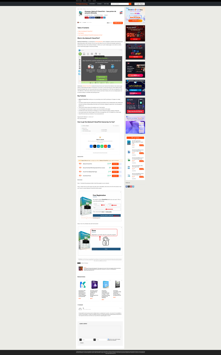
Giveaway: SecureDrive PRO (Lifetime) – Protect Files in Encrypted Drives (117, 293)
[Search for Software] (130, 4)
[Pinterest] (131, 186)
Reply (121, 308)
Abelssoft (106, 15)
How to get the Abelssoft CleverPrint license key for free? (90, 35)
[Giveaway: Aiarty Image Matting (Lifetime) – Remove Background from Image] (94, 284)
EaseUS (133, 147)
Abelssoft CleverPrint (87, 86)
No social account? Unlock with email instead (100, 152)
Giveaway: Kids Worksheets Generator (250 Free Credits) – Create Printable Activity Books (82, 293)
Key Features (81, 33)
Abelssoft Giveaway (84, 263)
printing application (99, 41)
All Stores (84, 0)
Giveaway (99, 3)
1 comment (84, 22)
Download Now (118, 22)
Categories (92, 3)
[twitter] (129, 186)
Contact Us (89, 0)
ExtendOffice (134, 170)
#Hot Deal (106, 3)
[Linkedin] (133, 186)
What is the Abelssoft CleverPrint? (85, 31)
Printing (95, 15)
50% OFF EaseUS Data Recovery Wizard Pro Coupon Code (137, 142)
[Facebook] (127, 186)
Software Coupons (79, 0)
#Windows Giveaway (100, 15)
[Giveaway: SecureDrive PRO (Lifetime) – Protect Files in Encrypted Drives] (117, 284)
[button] (117, 164)
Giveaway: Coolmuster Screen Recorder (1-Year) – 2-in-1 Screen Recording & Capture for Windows (106, 294)
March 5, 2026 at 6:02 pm (87, 309)
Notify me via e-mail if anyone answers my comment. (114, 340)
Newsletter (94, 0)
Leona (80, 22)
